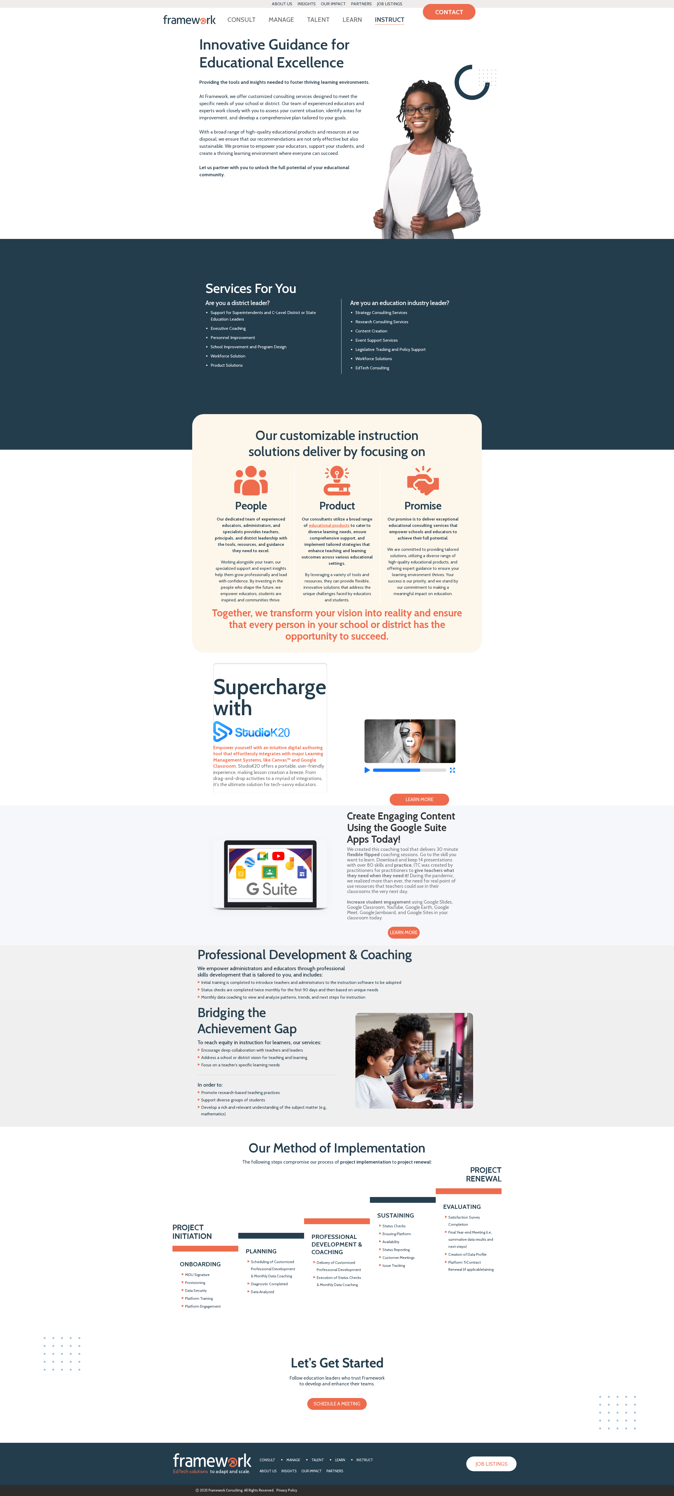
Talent (318, 20)
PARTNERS (361, 3)
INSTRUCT (389, 20)
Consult (241, 20)
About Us (282, 3)
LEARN (352, 20)
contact (449, 12)
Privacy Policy (286, 1490)
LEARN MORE (419, 799)
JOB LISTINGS (389, 3)
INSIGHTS (307, 3)
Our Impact (333, 3)
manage (281, 20)
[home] (189, 19)
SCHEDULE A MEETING (337, 1404)
